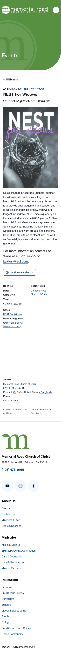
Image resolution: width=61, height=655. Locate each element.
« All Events (10, 79)
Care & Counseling (13, 322)
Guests (6, 508)
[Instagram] (20, 486)
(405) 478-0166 (13, 469)
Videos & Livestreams (14, 610)
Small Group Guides (13, 593)
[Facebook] (33, 486)
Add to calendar (20, 272)
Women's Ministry (12, 326)
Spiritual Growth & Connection (19, 550)
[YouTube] (7, 486)
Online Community (12, 634)
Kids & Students (11, 545)
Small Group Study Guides (16, 628)
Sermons (7, 587)
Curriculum (8, 599)
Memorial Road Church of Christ (19, 383)
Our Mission (8, 514)
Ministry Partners (11, 568)
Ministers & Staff (11, 520)
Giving (5, 622)
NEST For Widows (12, 314)
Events (5, 616)
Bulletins (6, 604)
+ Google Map (46, 392)
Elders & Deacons (11, 526)
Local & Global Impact (14, 562)
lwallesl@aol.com (15, 261)
